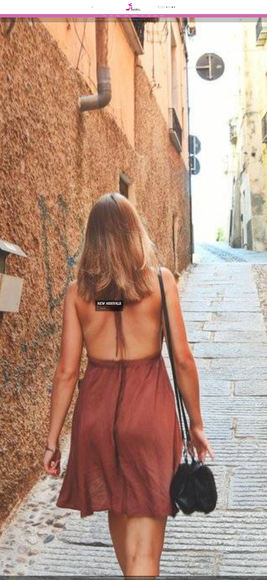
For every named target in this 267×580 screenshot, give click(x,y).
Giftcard (111, 15)
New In (104, 15)
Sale (143, 15)
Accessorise (134, 15)
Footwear (118, 15)
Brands (155, 15)
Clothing (126, 15)
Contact (162, 15)
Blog (149, 15)
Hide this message (161, 577)
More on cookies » (172, 577)
